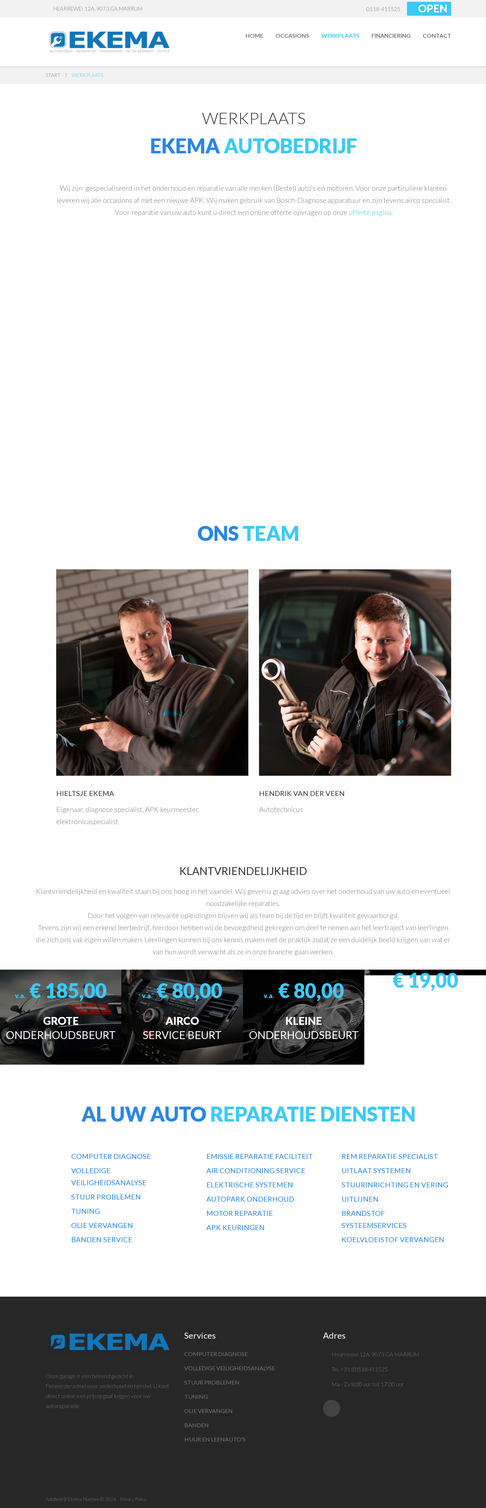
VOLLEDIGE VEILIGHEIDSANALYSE (229, 1368)
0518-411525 (383, 9)
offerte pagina (370, 212)
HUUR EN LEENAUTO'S (214, 1439)
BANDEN (196, 1425)
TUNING (196, 1396)
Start (53, 75)
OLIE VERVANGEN (208, 1410)
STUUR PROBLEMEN (211, 1382)
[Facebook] (331, 1408)
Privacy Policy (133, 1499)
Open (433, 8)
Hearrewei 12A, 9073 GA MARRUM (97, 8)
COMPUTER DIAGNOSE (216, 1353)
